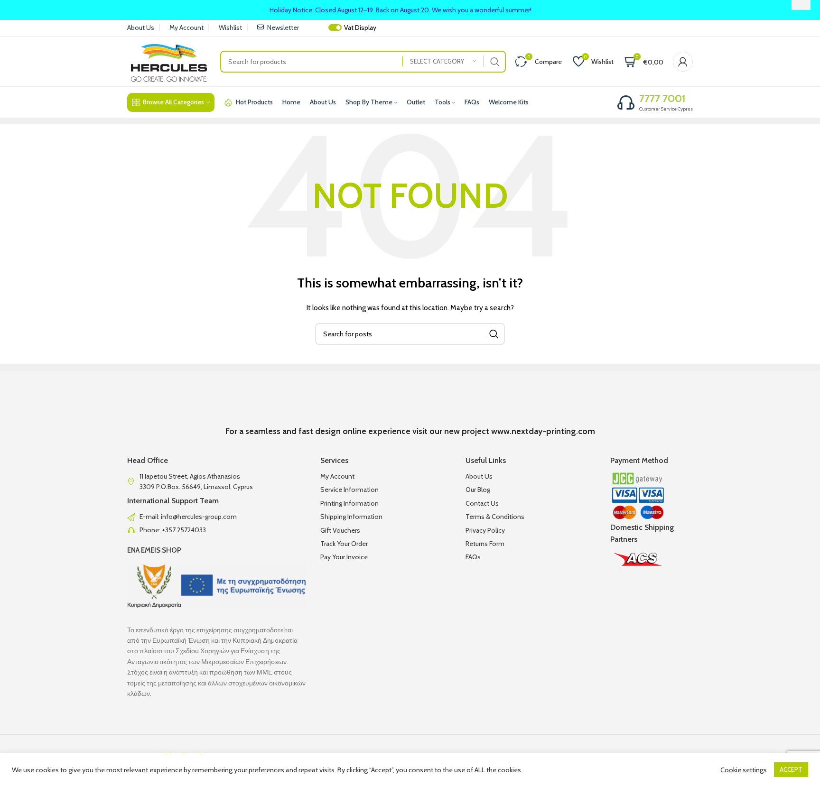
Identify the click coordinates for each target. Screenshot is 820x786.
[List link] (216, 516)
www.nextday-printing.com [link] (543, 431)
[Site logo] (169, 60)
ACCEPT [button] (791, 769)
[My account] (683, 61)
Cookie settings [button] (743, 770)
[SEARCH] (495, 62)
